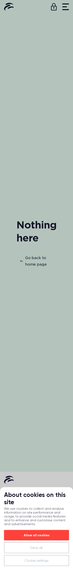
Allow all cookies (36, 535)
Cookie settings (37, 560)
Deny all (36, 548)
